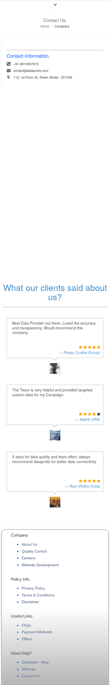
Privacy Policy (33, 588)
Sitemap (29, 669)
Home (45, 26)
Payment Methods (37, 632)
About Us (29, 544)
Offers (27, 639)
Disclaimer (30, 602)
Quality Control (34, 551)
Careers (28, 558)
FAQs (26, 625)
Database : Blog (35, 662)
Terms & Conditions (38, 595)
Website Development (40, 565)
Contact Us (31, 676)
